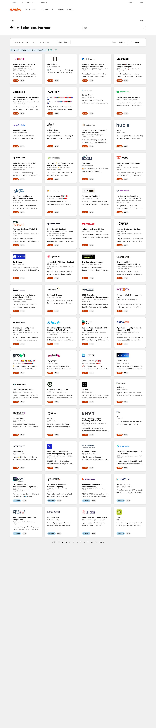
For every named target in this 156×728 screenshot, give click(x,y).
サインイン (132, 3)
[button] (143, 21)
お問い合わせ (45, 3)
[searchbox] (114, 28)
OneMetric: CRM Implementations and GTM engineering (127, 263)
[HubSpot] (15, 9)
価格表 (61, 9)
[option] (32, 42)
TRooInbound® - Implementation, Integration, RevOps (25, 485)
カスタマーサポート (30, 3)
